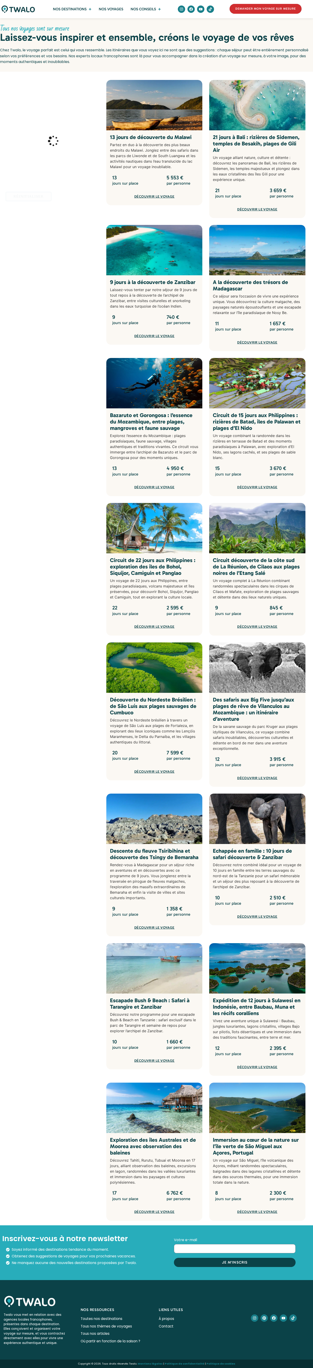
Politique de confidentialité (184, 1363)
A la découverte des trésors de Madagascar (250, 285)
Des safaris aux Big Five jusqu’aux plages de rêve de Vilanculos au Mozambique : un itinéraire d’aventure (253, 709)
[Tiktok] (210, 9)
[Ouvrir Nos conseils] (159, 9)
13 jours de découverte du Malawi (151, 137)
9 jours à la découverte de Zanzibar (152, 282)
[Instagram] (181, 9)
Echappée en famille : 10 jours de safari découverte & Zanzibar (252, 853)
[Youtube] (200, 9)
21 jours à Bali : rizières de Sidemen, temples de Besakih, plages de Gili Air (256, 143)
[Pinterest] (264, 1318)
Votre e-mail (186, 1240)
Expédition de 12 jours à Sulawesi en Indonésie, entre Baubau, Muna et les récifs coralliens (256, 1006)
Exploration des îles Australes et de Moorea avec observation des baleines (153, 1146)
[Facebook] (191, 9)
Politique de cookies (220, 1363)
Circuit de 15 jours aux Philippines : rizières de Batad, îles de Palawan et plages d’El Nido (257, 421)
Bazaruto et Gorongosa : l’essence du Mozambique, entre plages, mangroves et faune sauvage (151, 421)
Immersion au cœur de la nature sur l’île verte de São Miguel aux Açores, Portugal (256, 1146)
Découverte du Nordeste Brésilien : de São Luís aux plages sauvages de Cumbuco (153, 706)
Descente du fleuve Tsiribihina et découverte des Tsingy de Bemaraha (154, 853)
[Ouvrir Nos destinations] (90, 9)
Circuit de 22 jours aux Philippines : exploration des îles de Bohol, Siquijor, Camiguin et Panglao (152, 566)
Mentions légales (150, 1363)
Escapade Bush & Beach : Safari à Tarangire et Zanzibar (149, 1003)
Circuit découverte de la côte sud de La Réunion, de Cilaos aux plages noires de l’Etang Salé (256, 566)
